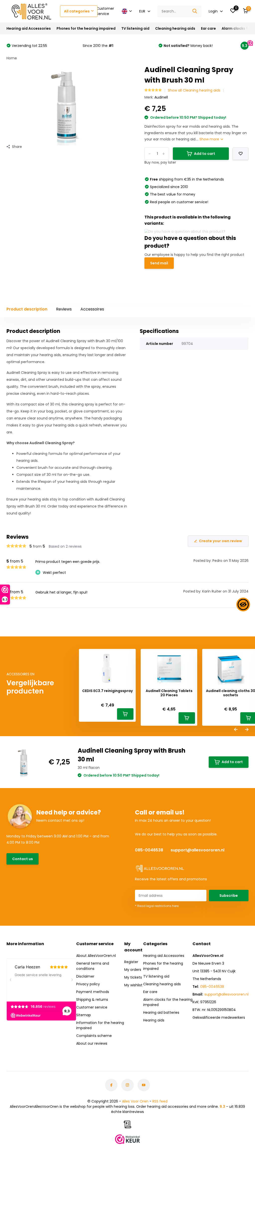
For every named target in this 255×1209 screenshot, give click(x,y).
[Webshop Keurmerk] (127, 1139)
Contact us (22, 858)
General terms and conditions (92, 966)
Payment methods (92, 991)
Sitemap (83, 1014)
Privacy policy (88, 984)
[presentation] (236, 729)
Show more (209, 139)
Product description (26, 309)
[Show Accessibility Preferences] (243, 604)
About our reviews (91, 1043)
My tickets (133, 977)
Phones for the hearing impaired (86, 28)
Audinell (161, 97)
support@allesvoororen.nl (197, 850)
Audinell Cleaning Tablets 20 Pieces (169, 693)
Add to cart (232, 761)
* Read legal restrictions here (157, 906)
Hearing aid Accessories (28, 28)
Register (131, 961)
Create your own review (220, 540)
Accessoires (92, 309)
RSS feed (160, 1101)
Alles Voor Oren (135, 1101)
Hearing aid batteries (161, 1012)
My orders (132, 969)
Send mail (159, 263)
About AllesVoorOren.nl (96, 955)
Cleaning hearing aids (175, 28)
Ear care (208, 28)
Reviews (64, 309)
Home (11, 58)
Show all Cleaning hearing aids (194, 90)
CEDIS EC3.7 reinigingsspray (107, 691)
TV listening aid (135, 28)
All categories (77, 11)
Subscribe (228, 895)
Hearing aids (153, 1020)
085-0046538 (149, 850)
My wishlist (133, 985)
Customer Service (105, 11)
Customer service (91, 1007)
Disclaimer (85, 976)
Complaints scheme (94, 1035)
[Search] (195, 11)
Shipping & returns (92, 999)
